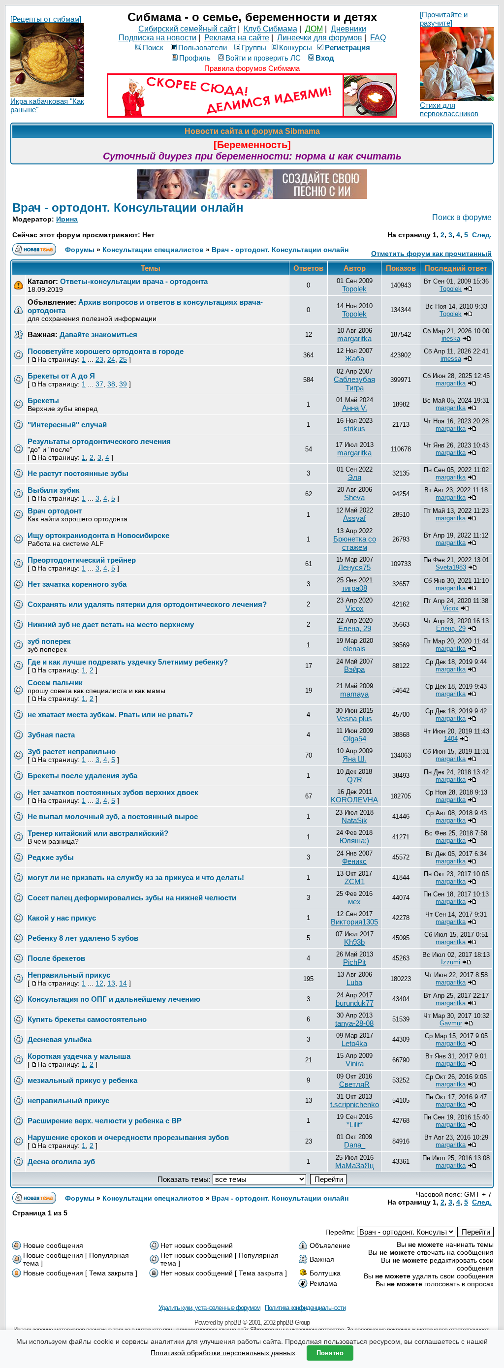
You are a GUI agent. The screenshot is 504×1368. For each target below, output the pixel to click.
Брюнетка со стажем (354, 543)
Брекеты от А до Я (61, 376)
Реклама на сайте (236, 37)
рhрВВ (232, 1322)
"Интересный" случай (67, 424)
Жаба (354, 358)
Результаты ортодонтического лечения (99, 441)
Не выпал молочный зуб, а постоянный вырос (113, 816)
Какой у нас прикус (62, 918)
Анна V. (354, 408)
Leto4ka (354, 1043)
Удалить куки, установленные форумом (209, 1307)
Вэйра (354, 669)
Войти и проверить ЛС (263, 58)
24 (111, 359)
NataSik (354, 820)
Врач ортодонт (55, 511)
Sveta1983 (451, 567)
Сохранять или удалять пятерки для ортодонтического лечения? (147, 604)
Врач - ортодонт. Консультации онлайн (128, 207)
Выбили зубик (54, 490)
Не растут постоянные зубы (78, 473)
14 (123, 983)
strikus (354, 428)
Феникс (354, 861)
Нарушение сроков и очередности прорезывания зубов (128, 1137)
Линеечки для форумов (319, 37)
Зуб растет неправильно (72, 751)
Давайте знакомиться (98, 334)
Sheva (354, 497)
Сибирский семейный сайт (187, 29)
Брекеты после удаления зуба (82, 775)
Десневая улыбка (60, 1039)
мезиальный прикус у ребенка (82, 1080)
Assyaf (354, 518)
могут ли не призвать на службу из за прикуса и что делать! (136, 877)
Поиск (153, 47)
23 (99, 359)
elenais (354, 648)
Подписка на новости (157, 37)
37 (99, 384)
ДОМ (314, 29)
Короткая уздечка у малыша (79, 1056)
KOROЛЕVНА (354, 799)
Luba (354, 982)
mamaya (354, 694)
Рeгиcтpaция (347, 47)
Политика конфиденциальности (305, 1307)
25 (123, 359)
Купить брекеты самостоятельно (87, 1019)
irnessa (451, 358)
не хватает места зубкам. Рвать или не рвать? (110, 714)
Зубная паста (51, 735)
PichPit (354, 962)
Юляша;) (354, 840)
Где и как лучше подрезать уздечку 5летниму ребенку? (128, 662)
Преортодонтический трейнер (82, 560)
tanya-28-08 (354, 1023)
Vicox (355, 608)
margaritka (354, 338)
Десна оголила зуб (61, 1161)
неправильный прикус (68, 1100)
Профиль (195, 58)
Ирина (67, 219)
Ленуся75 (354, 567)
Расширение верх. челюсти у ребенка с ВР (105, 1120)
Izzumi (450, 962)
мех (354, 901)
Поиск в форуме (462, 217)
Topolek (354, 289)
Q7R (354, 779)
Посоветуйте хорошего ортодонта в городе (106, 351)
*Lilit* (354, 1124)
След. (482, 235)
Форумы (79, 250)
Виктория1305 (354, 922)
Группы (254, 47)
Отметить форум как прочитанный (431, 253)
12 (99, 983)
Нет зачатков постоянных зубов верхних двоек (113, 792)
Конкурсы (295, 47)
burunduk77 (355, 1003)
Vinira (355, 1063)
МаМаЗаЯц (354, 1165)
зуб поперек (49, 641)
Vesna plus (354, 718)
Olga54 (354, 738)
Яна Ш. (355, 759)
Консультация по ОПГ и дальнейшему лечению (114, 999)
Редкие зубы (51, 857)
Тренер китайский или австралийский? (98, 833)
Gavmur (451, 1023)
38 (111, 384)
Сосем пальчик (55, 682)
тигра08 (354, 588)
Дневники (348, 29)
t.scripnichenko (354, 1104)
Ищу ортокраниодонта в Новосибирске (98, 535)
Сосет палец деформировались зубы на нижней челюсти (132, 897)
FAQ (378, 37)
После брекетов (56, 958)
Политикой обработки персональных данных (223, 1353)
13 (111, 983)
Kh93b (354, 942)
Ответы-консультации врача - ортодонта (134, 281)
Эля (354, 477)
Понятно (330, 1353)
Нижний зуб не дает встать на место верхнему (111, 624)
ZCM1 (355, 881)
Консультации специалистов (153, 250)
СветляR (354, 1084)
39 (123, 384)
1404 (451, 738)
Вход (324, 58)
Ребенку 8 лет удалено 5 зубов (83, 938)
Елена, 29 (354, 628)
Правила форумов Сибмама (252, 68)
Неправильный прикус (69, 975)
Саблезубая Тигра (354, 383)
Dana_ (354, 1145)
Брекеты (43, 400)
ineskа (450, 338)
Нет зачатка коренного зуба (77, 584)
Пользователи (202, 47)
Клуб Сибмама (270, 29)
